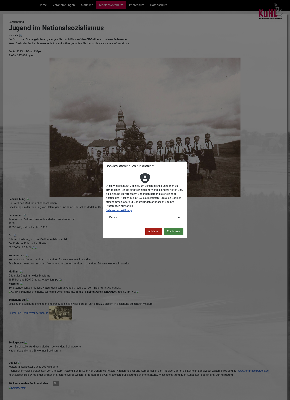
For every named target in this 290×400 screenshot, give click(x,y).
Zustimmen (174, 231)
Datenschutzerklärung (119, 210)
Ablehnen (153, 231)
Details (113, 217)
